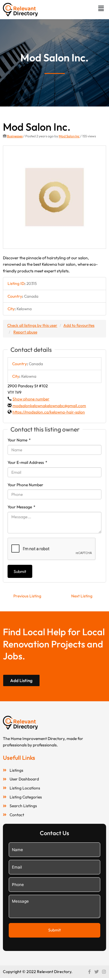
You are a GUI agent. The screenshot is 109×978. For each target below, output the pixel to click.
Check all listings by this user (32, 325)
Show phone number (30, 399)
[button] (101, 8)
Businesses (15, 136)
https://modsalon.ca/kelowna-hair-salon (48, 412)
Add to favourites (78, 325)
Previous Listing (27, 596)
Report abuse (25, 332)
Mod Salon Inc (69, 136)
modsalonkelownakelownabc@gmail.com (49, 405)
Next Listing (81, 596)
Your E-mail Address (27, 462)
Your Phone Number (25, 484)
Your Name (19, 440)
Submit (20, 571)
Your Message (21, 507)
